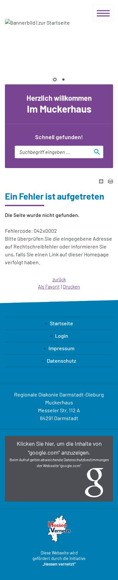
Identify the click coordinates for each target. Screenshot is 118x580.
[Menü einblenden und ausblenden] (103, 13)
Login (61, 336)
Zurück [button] (15, 53)
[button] (59, 469)
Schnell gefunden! (59, 137)
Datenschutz (61, 360)
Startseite (61, 323)
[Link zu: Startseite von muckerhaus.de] (39, 9)
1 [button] (54, 80)
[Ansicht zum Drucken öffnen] (110, 182)
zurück (59, 279)
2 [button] (63, 80)
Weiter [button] (103, 53)
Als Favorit (49, 287)
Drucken (71, 287)
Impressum (61, 348)
